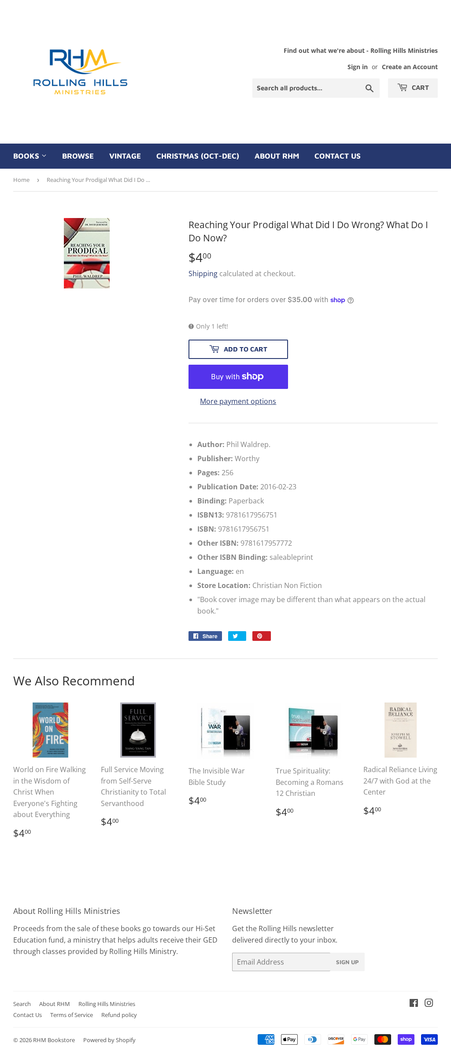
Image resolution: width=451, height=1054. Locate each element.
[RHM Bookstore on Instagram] (429, 1004)
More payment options (238, 401)
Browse (78, 156)
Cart (419, 87)
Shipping (203, 273)
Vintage (125, 156)
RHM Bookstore (54, 1040)
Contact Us (337, 156)
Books (27, 156)
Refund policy (119, 1015)
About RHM (277, 156)
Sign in (357, 67)
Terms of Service (71, 1015)
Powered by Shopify (109, 1040)
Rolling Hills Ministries (106, 1004)
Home (21, 180)
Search (22, 1004)
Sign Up (347, 961)
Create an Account (410, 67)
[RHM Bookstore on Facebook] (413, 1004)
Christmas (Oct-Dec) (197, 156)
